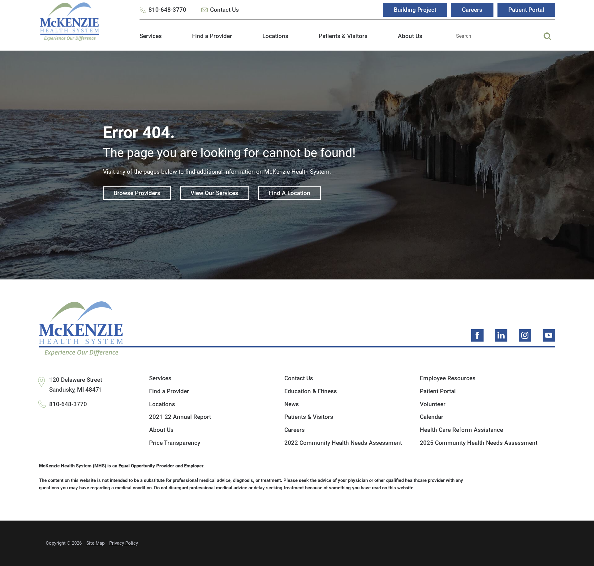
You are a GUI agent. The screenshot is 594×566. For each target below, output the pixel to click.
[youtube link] (549, 335)
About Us (410, 36)
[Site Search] (549, 36)
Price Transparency (174, 443)
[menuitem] (151, 39)
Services (151, 36)
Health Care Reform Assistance (461, 430)
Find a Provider (212, 36)
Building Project (415, 9)
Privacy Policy (123, 543)
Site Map (95, 543)
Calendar (431, 417)
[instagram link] (525, 335)
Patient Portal (526, 9)
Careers (472, 9)
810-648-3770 (167, 9)
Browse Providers (137, 193)
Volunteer (433, 404)
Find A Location (289, 193)
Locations (275, 36)
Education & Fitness (310, 391)
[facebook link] (477, 335)
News (291, 404)
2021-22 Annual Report (180, 417)
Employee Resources (448, 378)
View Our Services (214, 193)
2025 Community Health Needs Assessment (478, 443)
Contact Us (224, 9)
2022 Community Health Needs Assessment (343, 443)
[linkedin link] (501, 335)
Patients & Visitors (343, 36)
